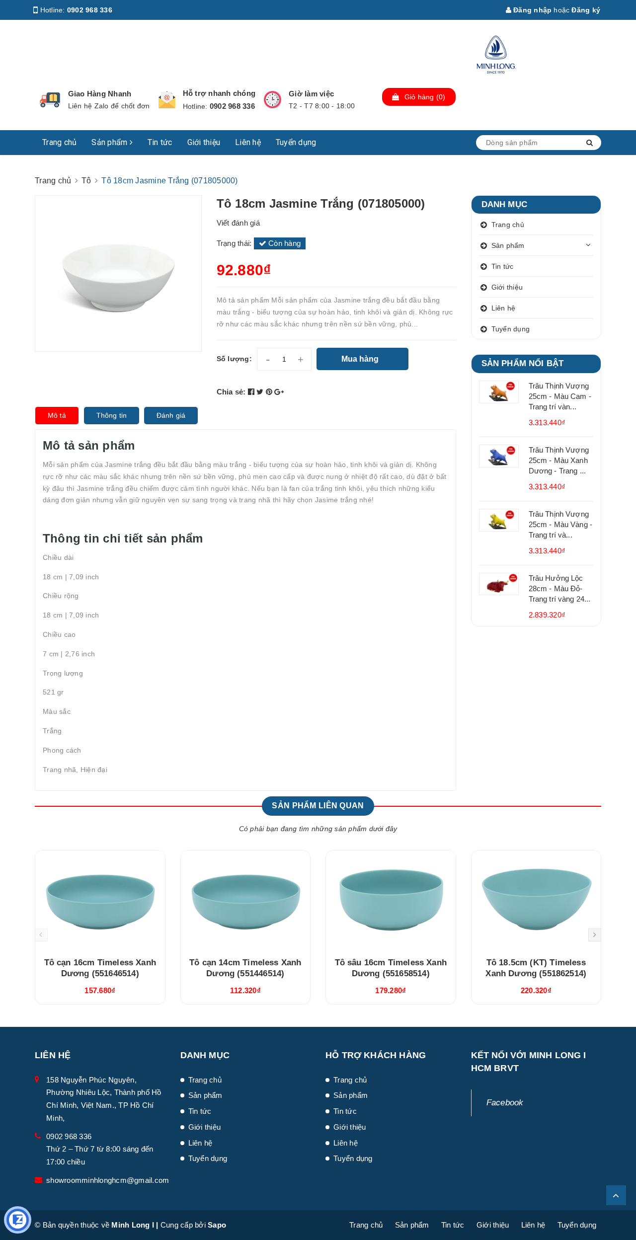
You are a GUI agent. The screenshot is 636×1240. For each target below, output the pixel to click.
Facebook (505, 1102)
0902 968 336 (89, 10)
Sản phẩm (110, 142)
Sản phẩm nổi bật (522, 363)
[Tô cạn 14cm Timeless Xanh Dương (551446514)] (246, 900)
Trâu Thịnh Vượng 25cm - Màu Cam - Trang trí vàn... (560, 396)
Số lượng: (234, 359)
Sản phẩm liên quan (318, 805)
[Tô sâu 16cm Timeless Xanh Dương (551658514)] (391, 900)
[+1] (279, 392)
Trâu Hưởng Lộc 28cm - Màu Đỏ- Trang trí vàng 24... (560, 588)
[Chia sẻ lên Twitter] (261, 392)
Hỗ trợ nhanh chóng (219, 93)
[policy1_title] (50, 99)
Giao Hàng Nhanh (100, 93)
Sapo (217, 1225)
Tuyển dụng (296, 142)
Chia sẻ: (231, 392)
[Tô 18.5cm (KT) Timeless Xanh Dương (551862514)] (536, 900)
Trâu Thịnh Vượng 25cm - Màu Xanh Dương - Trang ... (559, 460)
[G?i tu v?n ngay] (17, 1220)
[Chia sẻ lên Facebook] (252, 392)
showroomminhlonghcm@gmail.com (107, 1180)
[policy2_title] (167, 99)
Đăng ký (585, 10)
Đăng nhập (531, 10)
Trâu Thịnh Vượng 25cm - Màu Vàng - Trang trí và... (561, 524)
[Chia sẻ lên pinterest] (270, 392)
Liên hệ (248, 142)
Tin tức (160, 142)
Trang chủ (59, 142)
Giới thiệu (204, 142)
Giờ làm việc (311, 93)
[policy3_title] (272, 99)
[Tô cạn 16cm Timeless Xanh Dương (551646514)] (100, 900)
